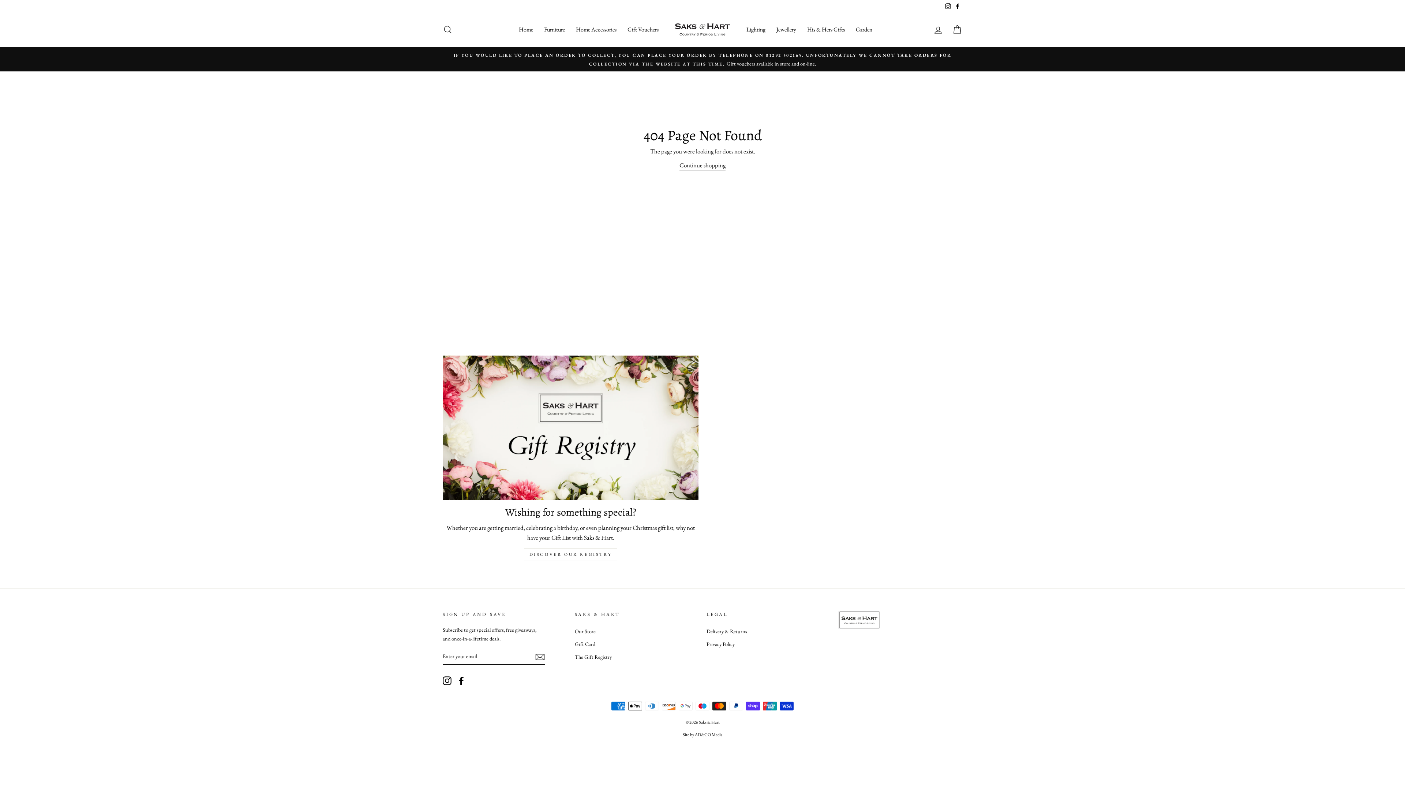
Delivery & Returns (727, 631)
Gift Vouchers (643, 29)
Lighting (755, 29)
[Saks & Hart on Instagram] (447, 680)
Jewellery (786, 29)
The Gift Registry (593, 656)
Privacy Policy (721, 643)
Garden (864, 29)
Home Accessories (596, 29)
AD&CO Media (709, 735)
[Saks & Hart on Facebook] (461, 680)
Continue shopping (702, 165)
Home (526, 29)
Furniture (554, 29)
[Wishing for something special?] (570, 428)
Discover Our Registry (570, 554)
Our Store (585, 631)
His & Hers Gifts (826, 29)
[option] (702, 59)
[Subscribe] (540, 656)
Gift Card (585, 643)
